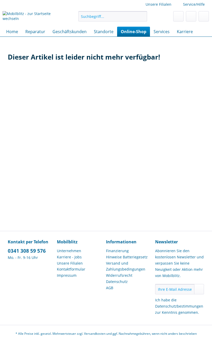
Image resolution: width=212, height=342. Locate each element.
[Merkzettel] (178, 16)
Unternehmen (69, 250)
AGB (109, 287)
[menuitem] (112, 18)
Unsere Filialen (158, 4)
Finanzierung (117, 250)
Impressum (67, 275)
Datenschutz (117, 281)
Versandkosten (94, 333)
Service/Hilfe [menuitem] (194, 4)
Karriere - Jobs (69, 256)
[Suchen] (142, 16)
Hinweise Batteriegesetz (127, 256)
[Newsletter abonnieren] (199, 289)
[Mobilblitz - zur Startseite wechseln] (32, 17)
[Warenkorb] (204, 16)
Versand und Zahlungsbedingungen (125, 266)
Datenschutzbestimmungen (179, 306)
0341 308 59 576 (27, 251)
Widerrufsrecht (119, 275)
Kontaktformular (71, 269)
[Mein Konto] (191, 16)
